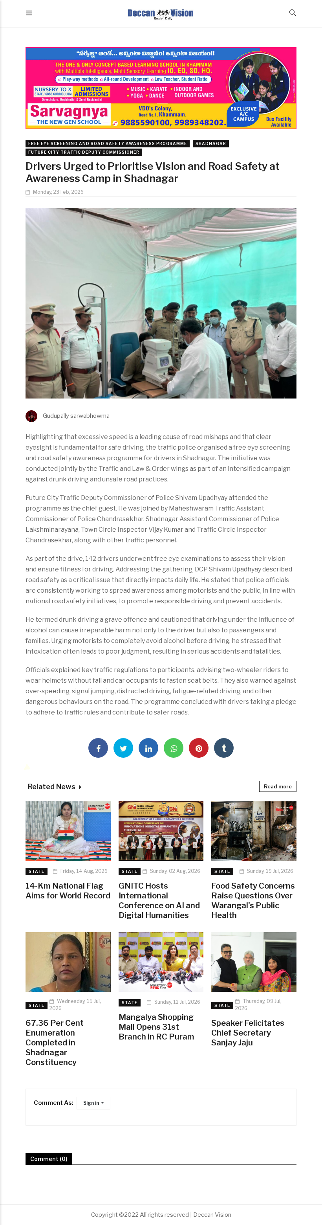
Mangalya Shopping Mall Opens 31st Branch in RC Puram (156, 1026)
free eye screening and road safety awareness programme (107, 143)
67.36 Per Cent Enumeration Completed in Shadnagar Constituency (55, 1042)
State (36, 871)
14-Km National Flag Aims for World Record (68, 890)
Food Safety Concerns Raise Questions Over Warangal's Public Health (253, 900)
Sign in (91, 1103)
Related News (52, 786)
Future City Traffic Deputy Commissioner (83, 152)
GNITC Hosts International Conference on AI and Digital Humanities (159, 900)
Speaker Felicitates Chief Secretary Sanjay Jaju (247, 1032)
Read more (278, 786)
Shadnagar (211, 143)
